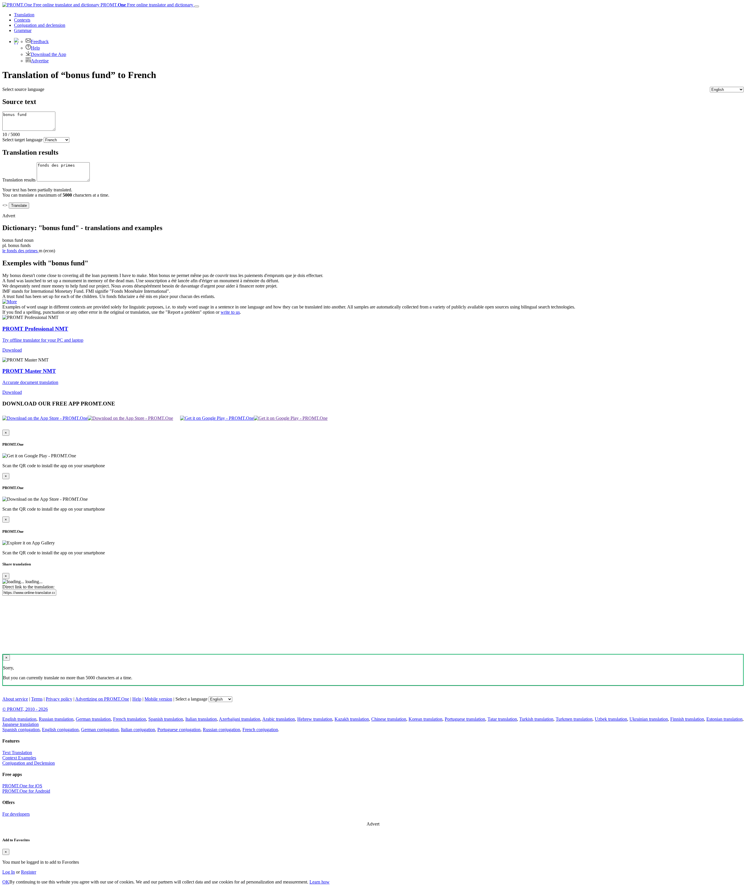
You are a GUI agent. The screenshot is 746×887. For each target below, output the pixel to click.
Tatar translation (502, 719)
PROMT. (146, 4)
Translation (24, 14)
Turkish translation (536, 719)
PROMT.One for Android (26, 791)
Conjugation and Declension (28, 763)
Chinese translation (388, 719)
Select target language (22, 139)
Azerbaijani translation (239, 719)
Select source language (23, 89)
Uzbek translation (611, 719)
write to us (230, 312)
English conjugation (60, 729)
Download (12, 350)
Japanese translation (20, 724)
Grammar (22, 30)
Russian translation (56, 719)
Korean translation (425, 719)
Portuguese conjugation (178, 729)
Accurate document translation (30, 382)
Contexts (22, 19)
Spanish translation (165, 719)
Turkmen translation (574, 719)
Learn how (319, 881)
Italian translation (201, 719)
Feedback (40, 41)
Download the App (48, 54)
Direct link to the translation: (28, 586)
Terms (37, 698)
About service (15, 698)
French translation (129, 719)
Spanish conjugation (21, 729)
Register (28, 872)
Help (35, 47)
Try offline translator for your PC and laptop (42, 340)
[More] (9, 301)
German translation (93, 719)
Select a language (191, 698)
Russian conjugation (221, 729)
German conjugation (100, 729)
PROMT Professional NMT (35, 329)
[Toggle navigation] (196, 6)
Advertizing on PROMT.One (102, 698)
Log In (8, 872)
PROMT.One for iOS (22, 785)
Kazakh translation (352, 719)
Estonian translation (724, 719)
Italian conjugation (138, 729)
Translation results (19, 179)
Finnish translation (687, 719)
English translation (19, 719)
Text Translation (17, 752)
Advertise (40, 60)
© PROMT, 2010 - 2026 (25, 709)
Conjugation (39, 25)
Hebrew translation (314, 719)
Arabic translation (278, 719)
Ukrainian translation (648, 719)
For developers (16, 814)
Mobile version (158, 698)
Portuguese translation (465, 719)
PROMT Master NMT (29, 371)
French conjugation (260, 729)
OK (5, 881)
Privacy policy (59, 698)
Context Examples (19, 757)
